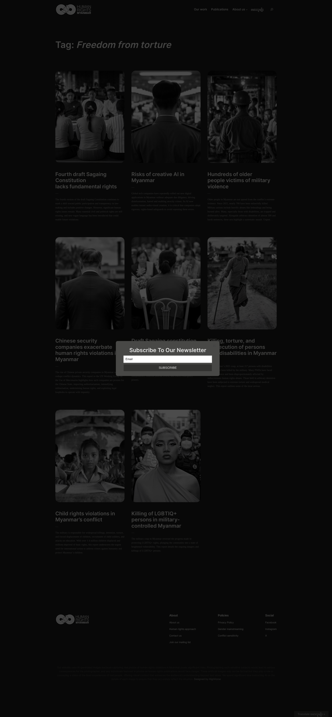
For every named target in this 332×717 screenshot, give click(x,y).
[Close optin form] (215, 346)
